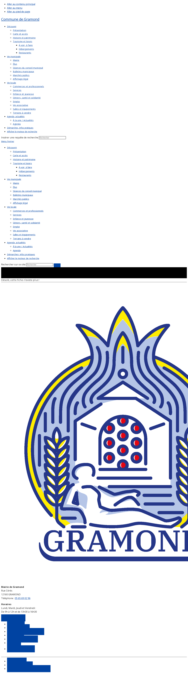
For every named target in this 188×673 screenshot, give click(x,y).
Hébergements (27, 171)
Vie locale (11, 206)
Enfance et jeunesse (23, 218)
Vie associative (20, 230)
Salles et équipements (24, 234)
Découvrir (12, 147)
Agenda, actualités (16, 242)
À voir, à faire (25, 167)
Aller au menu (14, 8)
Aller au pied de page (18, 11)
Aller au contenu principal (21, 4)
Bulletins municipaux (23, 195)
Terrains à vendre (22, 238)
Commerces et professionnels (28, 210)
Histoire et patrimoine (24, 159)
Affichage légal (20, 202)
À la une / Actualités (23, 246)
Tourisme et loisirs (22, 163)
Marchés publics (21, 198)
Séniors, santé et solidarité (26, 222)
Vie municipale (14, 179)
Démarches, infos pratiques (21, 254)
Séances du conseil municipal (27, 191)
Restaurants (25, 175)
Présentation (19, 151)
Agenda (17, 250)
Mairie (16, 183)
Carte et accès (20, 155)
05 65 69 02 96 (22, 598)
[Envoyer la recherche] (57, 265)
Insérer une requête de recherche (19, 137)
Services (17, 214)
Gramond (20, 19)
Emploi (16, 226)
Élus (15, 187)
